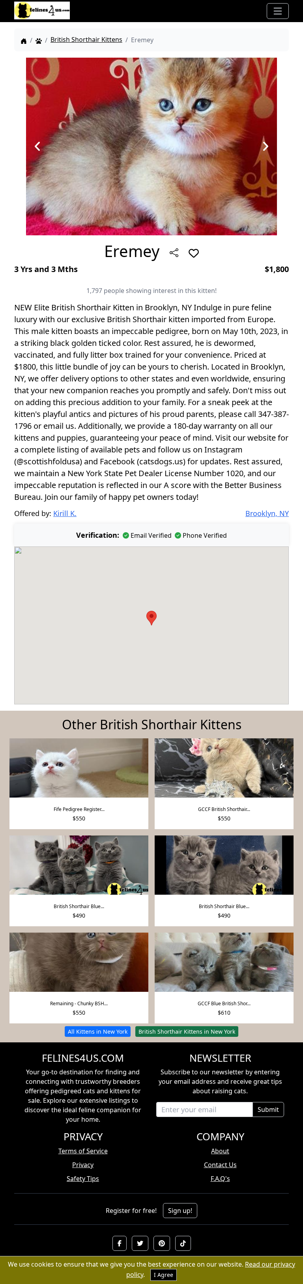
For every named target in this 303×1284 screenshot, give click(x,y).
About (220, 1151)
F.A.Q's (220, 1178)
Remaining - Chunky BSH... (79, 1003)
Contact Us (220, 1164)
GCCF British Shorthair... (224, 809)
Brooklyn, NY (267, 513)
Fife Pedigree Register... (79, 809)
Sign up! (180, 1210)
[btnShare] (173, 252)
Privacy (83, 1164)
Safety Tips (83, 1178)
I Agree (163, 1274)
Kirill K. (65, 513)
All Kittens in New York (97, 1031)
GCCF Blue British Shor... (224, 1003)
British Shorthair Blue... (79, 906)
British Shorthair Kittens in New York (186, 1031)
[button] (119, 1243)
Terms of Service (83, 1151)
